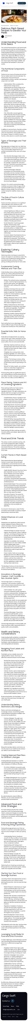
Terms (13, 1016)
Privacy (9, 1016)
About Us (4, 1016)
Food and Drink (5, 25)
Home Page (6, 1006)
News (12, 1006)
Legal (17, 1016)
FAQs (17, 1006)
